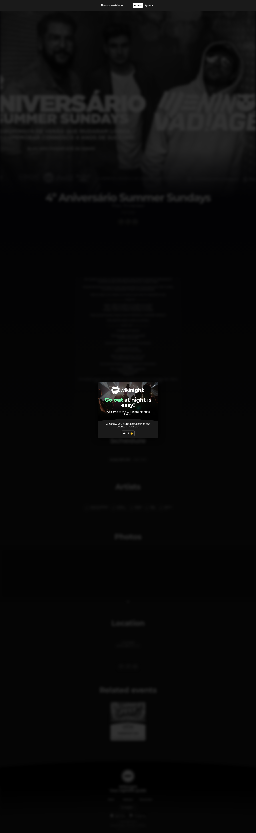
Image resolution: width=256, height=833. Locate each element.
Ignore (149, 5)
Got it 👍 (128, 433)
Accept (138, 5)
